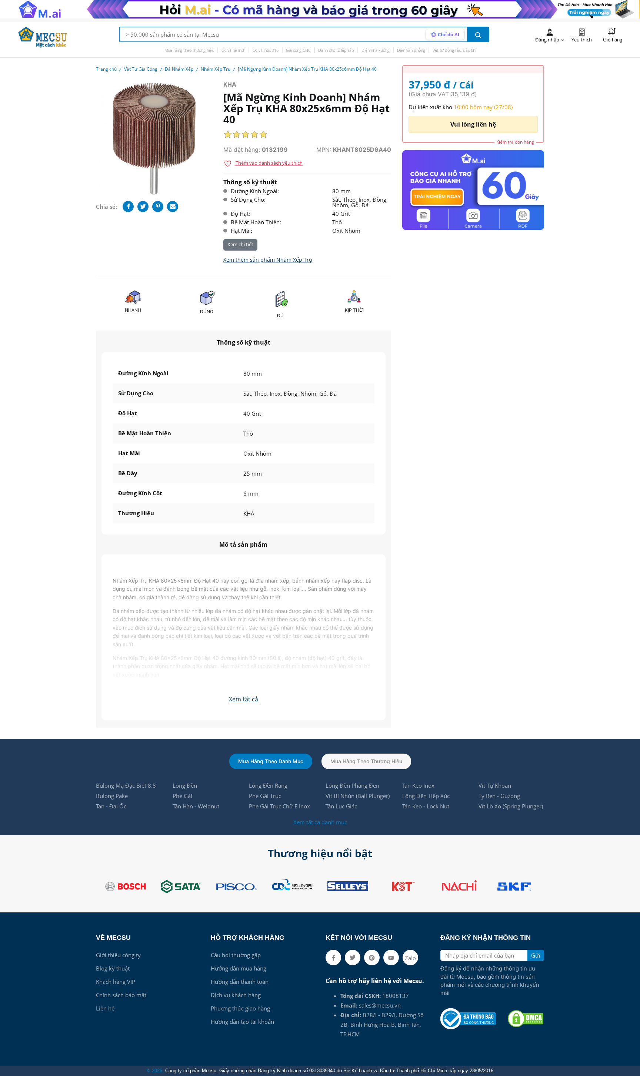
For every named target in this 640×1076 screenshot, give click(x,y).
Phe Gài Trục (265, 796)
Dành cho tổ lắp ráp (336, 50)
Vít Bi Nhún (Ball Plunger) (358, 796)
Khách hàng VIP (115, 981)
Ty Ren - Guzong (499, 796)
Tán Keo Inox (418, 785)
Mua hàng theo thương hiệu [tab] (366, 761)
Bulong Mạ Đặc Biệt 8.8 (126, 785)
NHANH (133, 310)
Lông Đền (185, 785)
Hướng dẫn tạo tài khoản (242, 1021)
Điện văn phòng (411, 50)
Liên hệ (105, 1008)
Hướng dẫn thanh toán (240, 981)
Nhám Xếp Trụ (215, 69)
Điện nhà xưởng (375, 50)
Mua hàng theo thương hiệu (189, 50)
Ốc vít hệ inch (233, 50)
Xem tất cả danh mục (320, 822)
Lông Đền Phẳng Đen (352, 785)
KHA (229, 84)
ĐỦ (280, 315)
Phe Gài (182, 796)
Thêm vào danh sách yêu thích (268, 163)
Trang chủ (106, 69)
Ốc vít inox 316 (266, 50)
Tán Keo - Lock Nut (425, 806)
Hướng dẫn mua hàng (238, 968)
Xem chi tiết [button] (240, 244)
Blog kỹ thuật (113, 968)
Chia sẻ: (106, 206)
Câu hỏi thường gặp (236, 955)
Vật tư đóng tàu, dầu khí (454, 50)
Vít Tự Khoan (495, 785)
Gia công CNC (298, 50)
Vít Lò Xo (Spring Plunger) (511, 806)
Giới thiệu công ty (118, 955)
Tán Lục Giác (341, 806)
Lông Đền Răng (268, 785)
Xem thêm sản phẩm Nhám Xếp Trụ (267, 259)
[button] (243, 699)
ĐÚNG (206, 311)
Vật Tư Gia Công (140, 69)
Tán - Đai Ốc (111, 806)
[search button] (478, 34)
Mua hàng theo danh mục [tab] (270, 761)
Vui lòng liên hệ (473, 124)
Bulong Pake (112, 796)
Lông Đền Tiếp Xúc (426, 796)
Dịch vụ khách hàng (236, 995)
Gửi (535, 955)
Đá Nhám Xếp (179, 69)
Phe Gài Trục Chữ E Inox (279, 806)
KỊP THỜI (354, 310)
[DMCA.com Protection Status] (525, 1018)
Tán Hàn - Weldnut (196, 806)
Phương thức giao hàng (240, 1008)
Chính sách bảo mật (121, 995)
